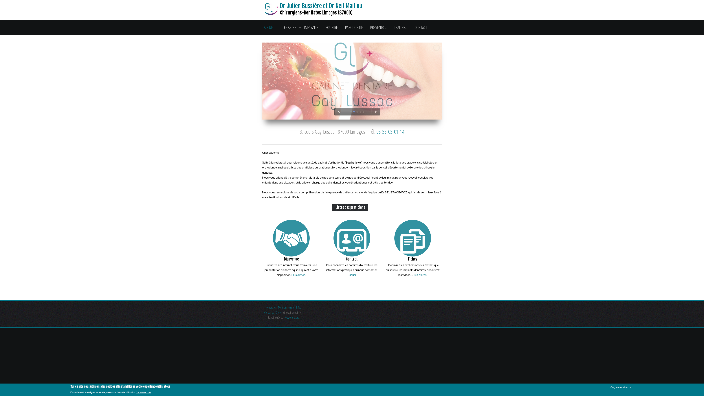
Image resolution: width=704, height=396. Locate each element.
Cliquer (352, 275)
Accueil (269, 27)
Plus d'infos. (299, 275)
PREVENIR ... (378, 27)
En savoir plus (143, 392)
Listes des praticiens (350, 207)
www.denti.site (292, 318)
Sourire (332, 27)
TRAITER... (400, 27)
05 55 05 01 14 (390, 131)
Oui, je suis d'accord (621, 387)
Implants (311, 27)
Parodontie (354, 27)
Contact (421, 27)
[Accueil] (271, 10)
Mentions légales (286, 307)
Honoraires (271, 307)
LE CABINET (290, 27)
